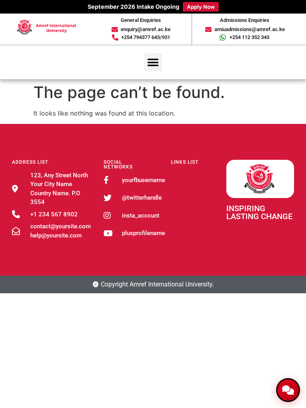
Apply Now (201, 7)
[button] (153, 62)
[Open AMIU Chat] (288, 390)
